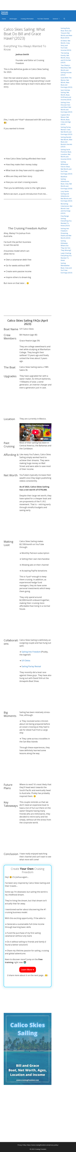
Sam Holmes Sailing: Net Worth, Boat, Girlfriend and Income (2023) (66, 95)
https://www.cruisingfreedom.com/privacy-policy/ (42, 1145)
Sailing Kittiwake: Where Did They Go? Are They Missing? (66, 245)
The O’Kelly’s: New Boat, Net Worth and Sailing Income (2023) (66, 70)
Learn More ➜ (27, 969)
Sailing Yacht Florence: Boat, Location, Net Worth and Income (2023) (66, 154)
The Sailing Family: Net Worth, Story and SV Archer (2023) (66, 58)
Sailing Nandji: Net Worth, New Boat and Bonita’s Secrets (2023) (66, 142)
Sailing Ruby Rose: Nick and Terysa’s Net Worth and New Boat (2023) (66, 33)
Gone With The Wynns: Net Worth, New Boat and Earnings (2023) (66, 82)
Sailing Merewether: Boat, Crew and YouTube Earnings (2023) (66, 268)
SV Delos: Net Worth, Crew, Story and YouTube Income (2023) (66, 45)
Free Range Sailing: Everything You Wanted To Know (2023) (66, 221)
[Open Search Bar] (64, 18)
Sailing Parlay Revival (31, 666)
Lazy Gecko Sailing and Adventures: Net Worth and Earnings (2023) (66, 196)
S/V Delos (26, 660)
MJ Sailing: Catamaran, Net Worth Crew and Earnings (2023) (66, 208)
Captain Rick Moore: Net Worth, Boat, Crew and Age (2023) (66, 119)
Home (4, 19)
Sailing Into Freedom (31, 651)
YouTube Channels (43, 19)
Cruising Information (27, 19)
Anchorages (13, 19)
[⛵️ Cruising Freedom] (5, 13)
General (55, 19)
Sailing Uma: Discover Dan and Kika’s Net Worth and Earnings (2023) (66, 107)
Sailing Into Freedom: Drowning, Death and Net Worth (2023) (66, 233)
